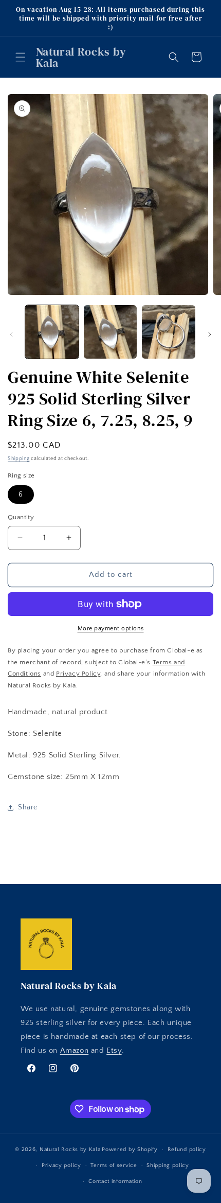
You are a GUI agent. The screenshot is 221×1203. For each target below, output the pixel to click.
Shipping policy (167, 1165)
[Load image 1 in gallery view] (52, 332)
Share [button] (28, 807)
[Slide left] (11, 334)
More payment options (111, 628)
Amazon (74, 1050)
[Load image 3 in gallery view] (168, 332)
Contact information (115, 1181)
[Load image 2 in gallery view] (110, 332)
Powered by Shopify (130, 1149)
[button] (20, 57)
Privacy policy (61, 1165)
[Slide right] (209, 334)
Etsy (113, 1050)
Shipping (19, 459)
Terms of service (113, 1165)
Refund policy (187, 1149)
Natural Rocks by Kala (70, 1149)
